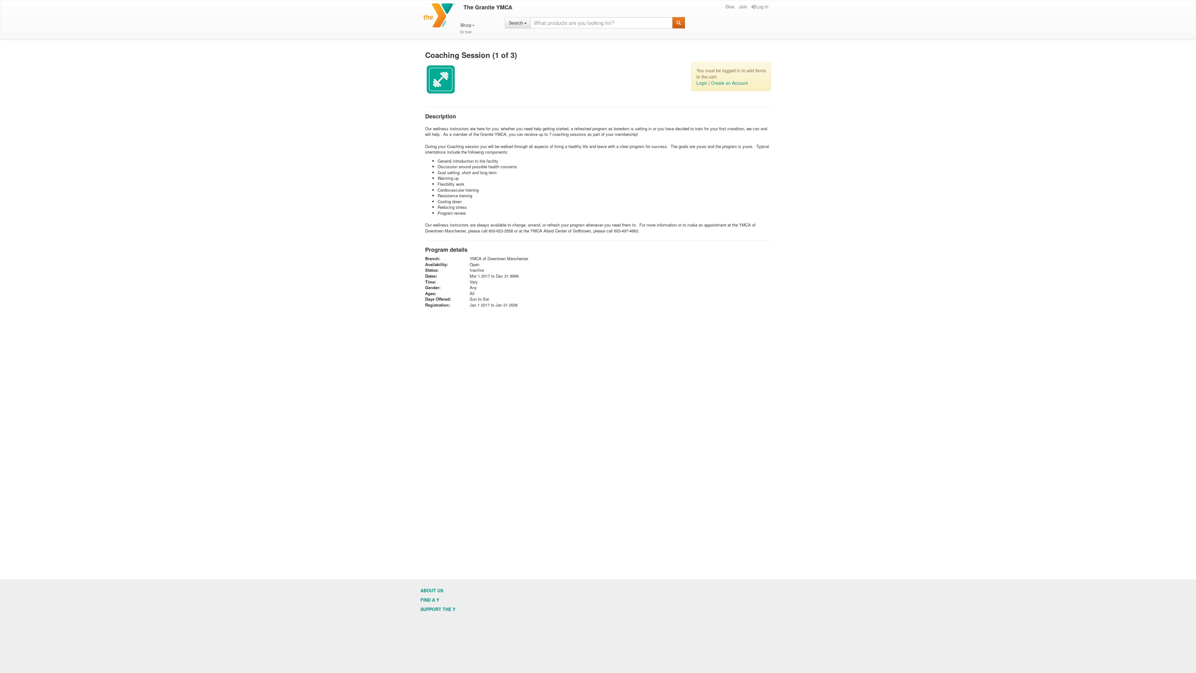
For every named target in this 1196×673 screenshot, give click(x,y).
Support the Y (437, 609)
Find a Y (429, 600)
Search (516, 23)
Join (743, 6)
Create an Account (729, 83)
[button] (467, 28)
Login (701, 83)
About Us (431, 590)
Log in (762, 6)
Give (729, 6)
